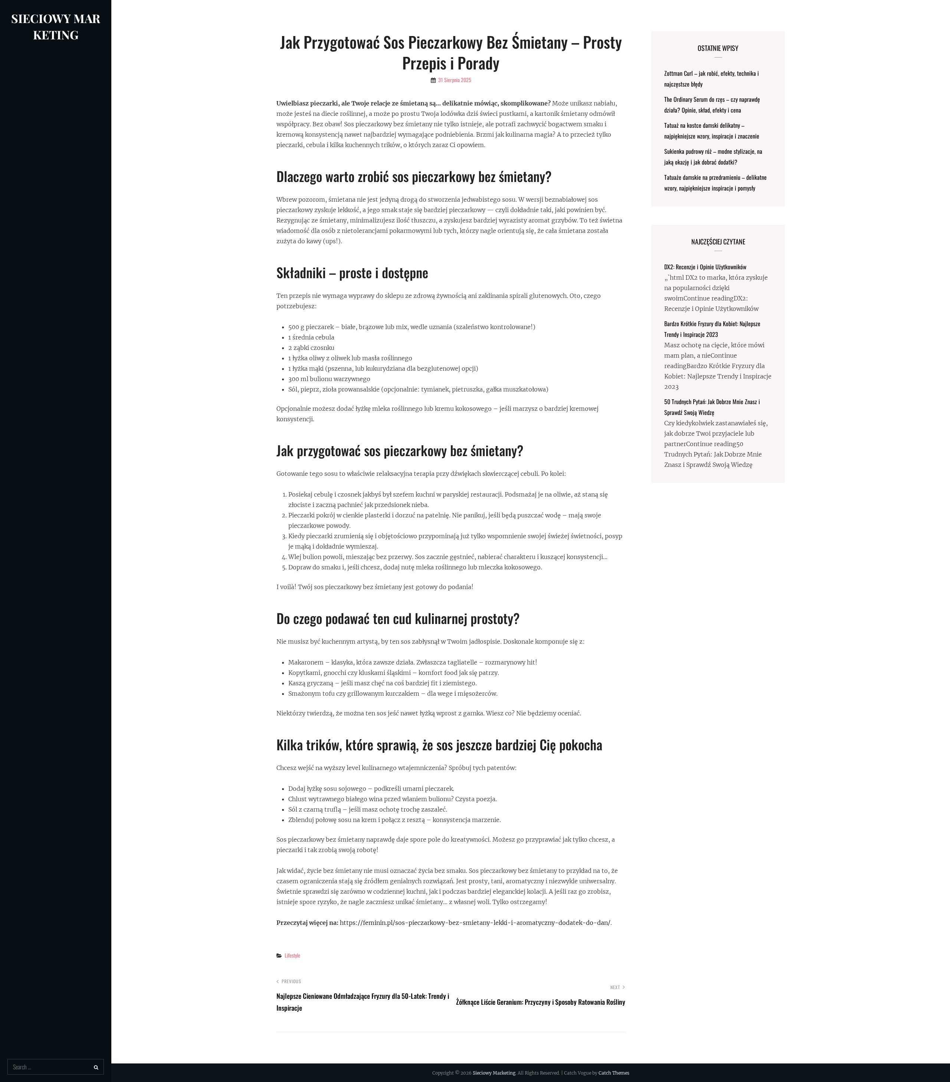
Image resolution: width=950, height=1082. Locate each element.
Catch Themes (614, 1073)
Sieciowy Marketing (55, 26)
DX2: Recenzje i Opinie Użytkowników (705, 266)
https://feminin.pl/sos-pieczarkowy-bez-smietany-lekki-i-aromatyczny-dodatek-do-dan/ (475, 922)
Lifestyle (292, 955)
